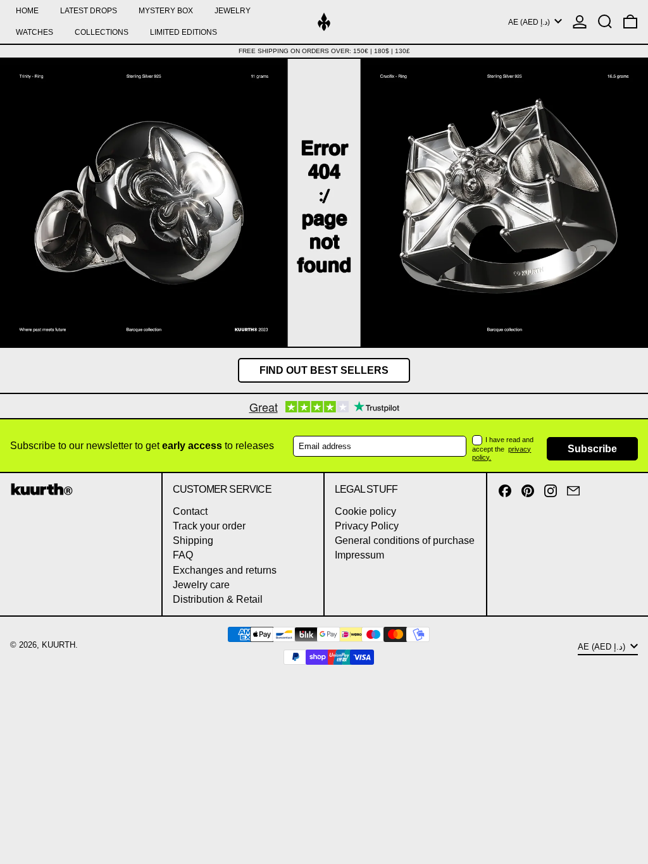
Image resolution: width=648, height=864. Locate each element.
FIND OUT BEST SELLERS (324, 370)
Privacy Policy (367, 526)
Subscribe (592, 448)
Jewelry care (201, 584)
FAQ (183, 555)
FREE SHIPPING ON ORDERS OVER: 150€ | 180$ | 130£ (324, 50)
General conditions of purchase (405, 540)
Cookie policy (365, 511)
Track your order (209, 526)
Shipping (193, 540)
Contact (190, 511)
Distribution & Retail (218, 599)
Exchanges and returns (225, 570)
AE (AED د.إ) (530, 22)
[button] (605, 22)
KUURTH (58, 645)
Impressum (359, 555)
